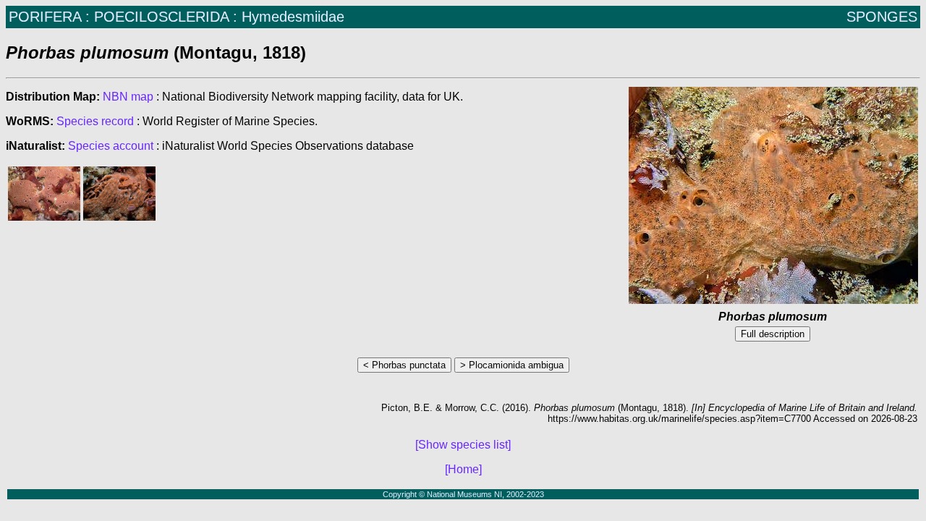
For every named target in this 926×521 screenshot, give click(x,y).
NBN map (129, 96)
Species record (95, 121)
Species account (110, 146)
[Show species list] (463, 445)
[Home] (463, 469)
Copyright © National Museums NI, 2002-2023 (463, 494)
